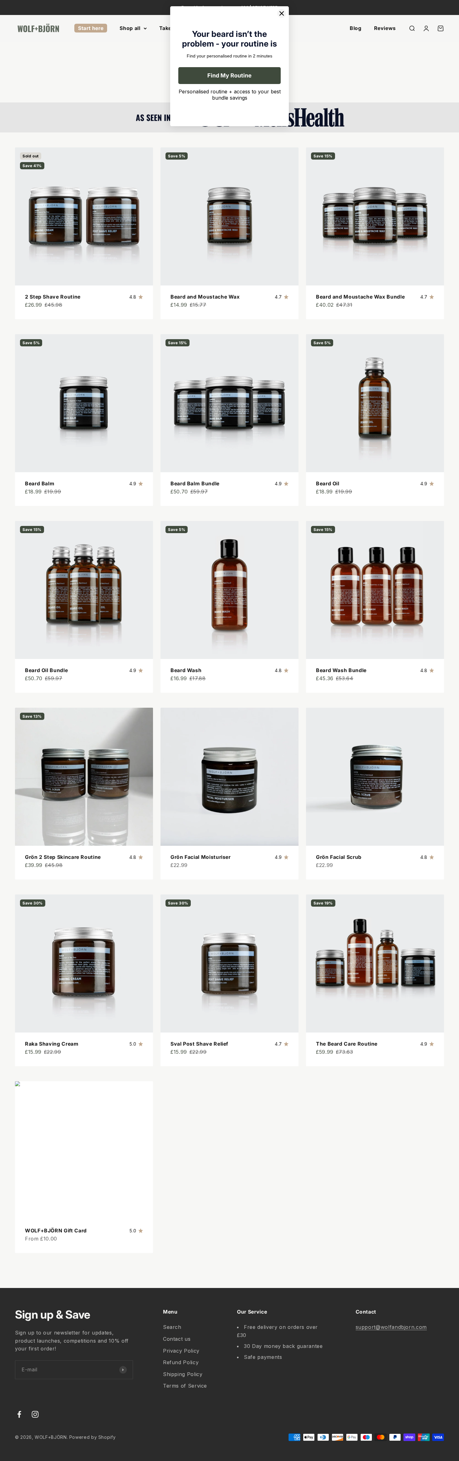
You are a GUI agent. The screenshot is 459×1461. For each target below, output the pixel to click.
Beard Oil (327, 483)
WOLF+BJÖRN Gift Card (56, 1230)
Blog (356, 28)
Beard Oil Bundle (46, 670)
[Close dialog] (281, 13)
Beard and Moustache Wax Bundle (360, 297)
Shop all (130, 28)
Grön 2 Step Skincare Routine (63, 857)
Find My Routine (229, 75)
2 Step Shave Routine (53, 297)
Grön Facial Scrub (339, 857)
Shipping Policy (183, 1374)
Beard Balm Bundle (195, 483)
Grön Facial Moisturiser (200, 857)
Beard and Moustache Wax (205, 297)
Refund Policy (181, 1362)
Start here (90, 28)
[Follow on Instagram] (35, 1414)
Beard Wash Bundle (341, 670)
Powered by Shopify (92, 1437)
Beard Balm (39, 483)
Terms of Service (185, 1386)
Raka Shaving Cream (52, 1044)
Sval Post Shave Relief (199, 1044)
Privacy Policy (181, 1351)
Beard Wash (185, 670)
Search (172, 1327)
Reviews (385, 28)
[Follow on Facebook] (19, 1414)
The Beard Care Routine (347, 1044)
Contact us (176, 1339)
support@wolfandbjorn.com (391, 1327)
